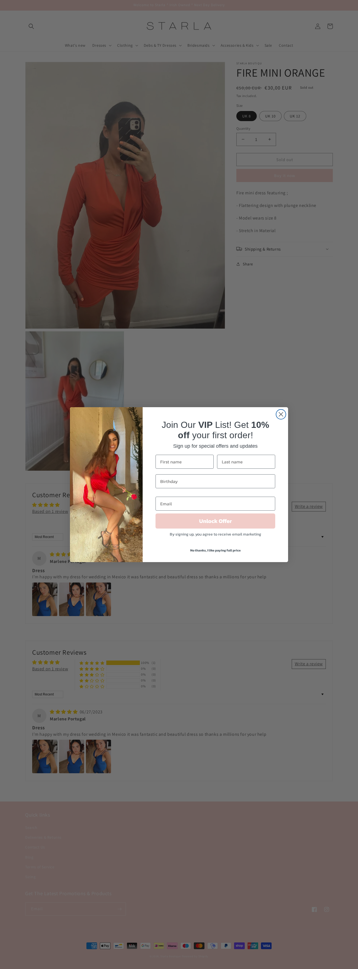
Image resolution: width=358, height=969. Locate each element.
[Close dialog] (281, 414)
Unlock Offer (215, 521)
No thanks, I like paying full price (215, 550)
